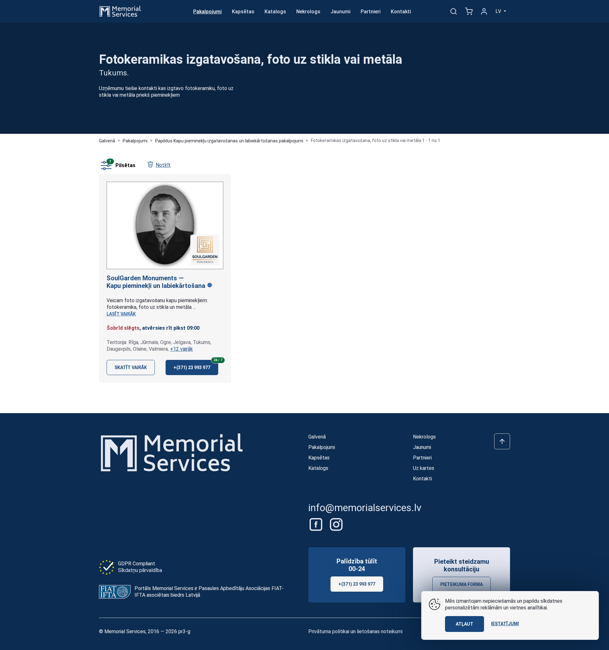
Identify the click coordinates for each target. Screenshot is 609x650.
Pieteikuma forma (461, 584)
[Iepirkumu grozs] (468, 11)
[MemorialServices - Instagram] (336, 524)
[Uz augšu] (502, 441)
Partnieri (371, 12)
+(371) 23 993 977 (356, 584)
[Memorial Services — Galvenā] (120, 11)
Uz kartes (423, 468)
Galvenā (107, 140)
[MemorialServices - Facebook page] (316, 524)
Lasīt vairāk (121, 314)
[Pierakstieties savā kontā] (484, 11)
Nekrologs (308, 12)
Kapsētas (243, 12)
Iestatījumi (505, 623)
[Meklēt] (453, 11)
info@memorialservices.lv (365, 508)
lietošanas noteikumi (380, 631)
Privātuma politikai (328, 631)
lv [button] (498, 11)
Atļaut (464, 624)
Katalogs (275, 12)
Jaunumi (340, 12)
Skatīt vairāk (131, 367)
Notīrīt (163, 165)
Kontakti (401, 12)
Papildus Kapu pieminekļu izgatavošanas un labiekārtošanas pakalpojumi (229, 140)
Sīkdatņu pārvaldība (140, 570)
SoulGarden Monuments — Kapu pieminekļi (157, 281)
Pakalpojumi (207, 12)
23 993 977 (196, 365)
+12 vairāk (181, 349)
